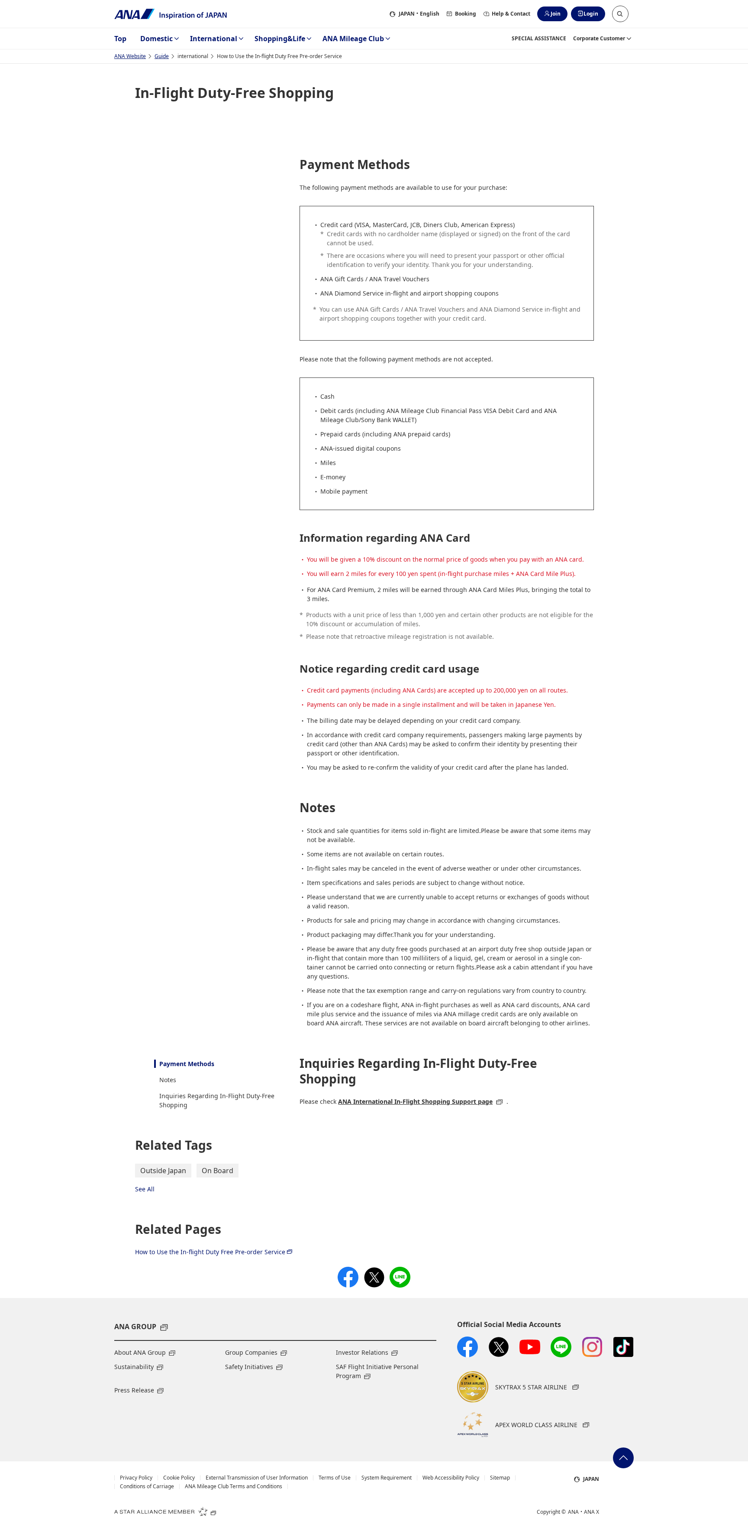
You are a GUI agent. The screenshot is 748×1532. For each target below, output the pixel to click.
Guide (162, 56)
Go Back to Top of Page (623, 1457)
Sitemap (500, 1477)
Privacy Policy (136, 1477)
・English (419, 13)
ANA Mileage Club (353, 38)
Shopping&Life (280, 38)
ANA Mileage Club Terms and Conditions (233, 1486)
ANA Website (130, 56)
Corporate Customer (599, 38)
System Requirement (386, 1477)
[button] (620, 14)
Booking (465, 13)
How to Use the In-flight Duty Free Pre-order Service (210, 1252)
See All (145, 1189)
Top (120, 38)
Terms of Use (335, 1477)
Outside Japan (163, 1170)
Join (556, 13)
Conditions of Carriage (147, 1486)
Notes (167, 1080)
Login (591, 13)
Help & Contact (511, 13)
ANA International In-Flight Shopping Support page (415, 1101)
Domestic (156, 38)
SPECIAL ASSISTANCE (539, 38)
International (213, 38)
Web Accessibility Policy (450, 1477)
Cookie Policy (179, 1477)
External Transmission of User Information (257, 1477)
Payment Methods (186, 1064)
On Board (217, 1170)
